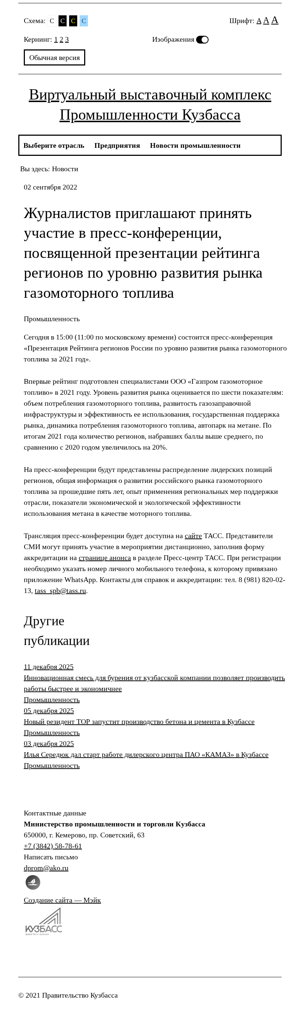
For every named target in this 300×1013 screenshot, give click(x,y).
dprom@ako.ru (46, 868)
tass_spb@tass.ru (60, 590)
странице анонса (105, 558)
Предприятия (117, 145)
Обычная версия (54, 57)
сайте (193, 536)
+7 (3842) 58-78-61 (53, 846)
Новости (65, 169)
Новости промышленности (195, 145)
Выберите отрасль (54, 145)
